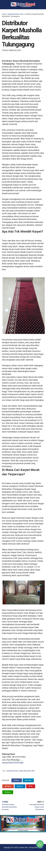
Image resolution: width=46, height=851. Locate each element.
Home (4, 14)
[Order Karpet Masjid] (23, 831)
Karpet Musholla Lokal (15, 14)
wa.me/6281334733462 (13, 762)
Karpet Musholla (12, 771)
